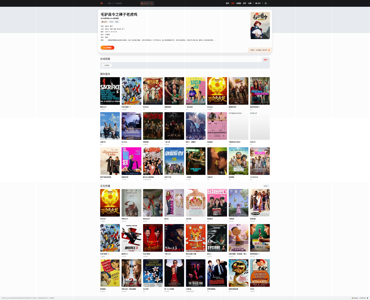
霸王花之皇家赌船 (148, 177)
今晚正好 (210, 177)
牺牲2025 (103, 107)
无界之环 (253, 142)
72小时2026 (254, 177)
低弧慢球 (231, 177)
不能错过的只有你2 (234, 142)
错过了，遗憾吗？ (191, 142)
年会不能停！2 (104, 254)
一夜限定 (188, 177)
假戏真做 (103, 289)
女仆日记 (124, 142)
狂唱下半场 (167, 177)
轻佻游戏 (210, 142)
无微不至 (103, 142)
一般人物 (167, 142)
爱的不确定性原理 (105, 177)
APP (259, 3)
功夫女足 (103, 219)
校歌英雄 (145, 142)
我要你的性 (125, 177)
